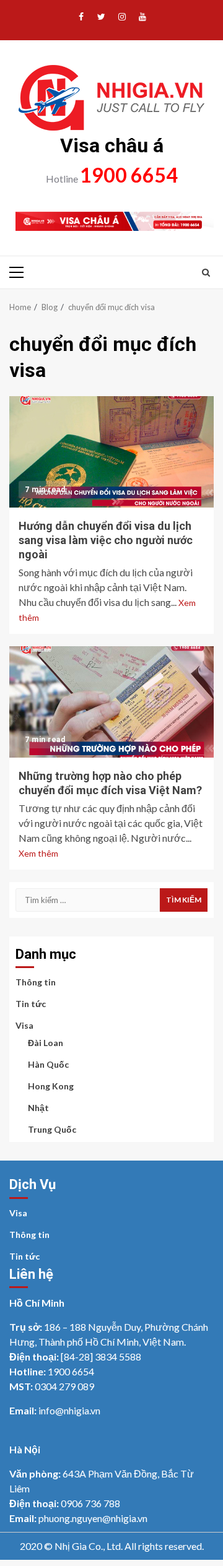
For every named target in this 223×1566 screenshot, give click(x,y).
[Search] (206, 272)
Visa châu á (112, 145)
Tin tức (30, 1003)
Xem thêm (38, 853)
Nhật (38, 1107)
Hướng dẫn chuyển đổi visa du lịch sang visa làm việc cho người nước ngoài (111, 452)
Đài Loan (45, 1042)
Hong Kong (51, 1086)
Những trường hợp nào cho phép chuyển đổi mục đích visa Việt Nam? (111, 702)
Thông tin (35, 982)
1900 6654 (129, 175)
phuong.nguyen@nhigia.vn (92, 1518)
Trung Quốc (52, 1129)
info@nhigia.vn (69, 1410)
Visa (24, 1025)
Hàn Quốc (48, 1064)
